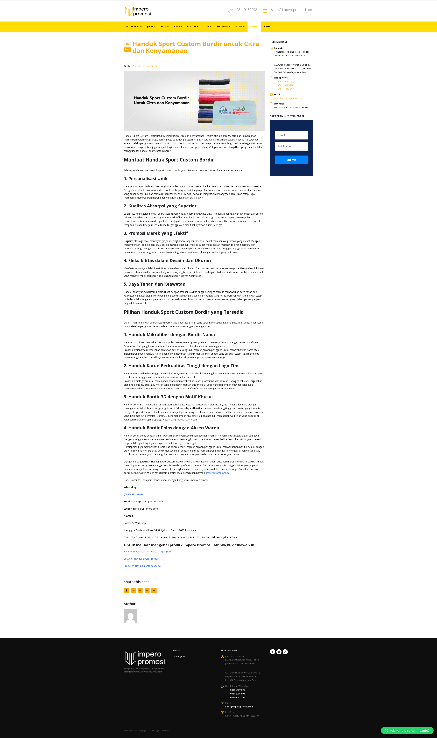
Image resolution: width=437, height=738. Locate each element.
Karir (267, 26)
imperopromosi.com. (217, 472)
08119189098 (246, 9)
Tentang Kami (179, 656)
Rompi (238, 26)
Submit (292, 160)
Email (153, 590)
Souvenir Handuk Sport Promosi (141, 558)
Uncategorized (150, 66)
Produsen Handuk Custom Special (142, 565)
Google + (147, 590)
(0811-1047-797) (286, 88)
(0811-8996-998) (286, 85)
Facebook (126, 590)
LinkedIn (140, 590)
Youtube (278, 651)
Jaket (150, 26)
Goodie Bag (132, 26)
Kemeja (178, 26)
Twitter (133, 590)
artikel (138, 66)
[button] (407, 730)
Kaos (163, 26)
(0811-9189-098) (286, 81)
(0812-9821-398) (133, 494)
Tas (207, 26)
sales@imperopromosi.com (292, 9)
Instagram (285, 651)
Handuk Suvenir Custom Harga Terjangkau (147, 551)
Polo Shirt (193, 26)
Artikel (254, 26)
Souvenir (222, 26)
